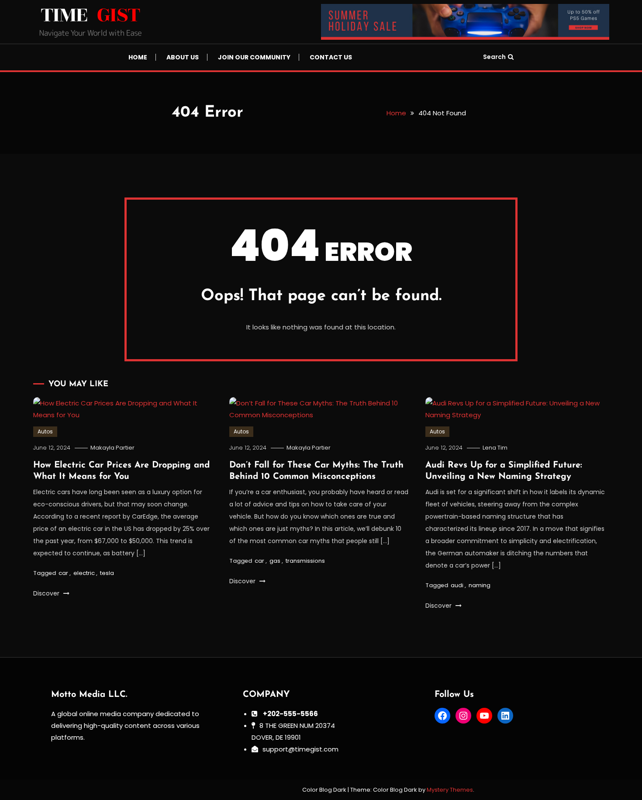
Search (494, 56)
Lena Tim (495, 447)
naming (479, 585)
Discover (47, 593)
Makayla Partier (112, 447)
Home (137, 57)
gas (274, 561)
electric (84, 573)
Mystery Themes (450, 790)
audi (457, 585)
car (63, 573)
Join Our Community (254, 57)
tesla (107, 573)
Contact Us (331, 57)
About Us (182, 57)
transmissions (305, 561)
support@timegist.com (300, 749)
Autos (45, 431)
